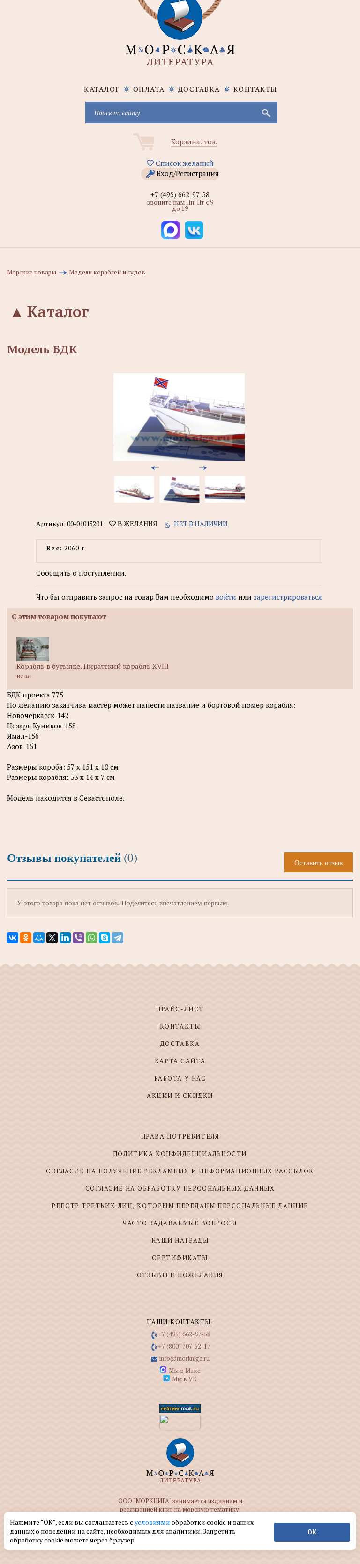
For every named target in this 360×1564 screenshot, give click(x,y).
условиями (153, 1522)
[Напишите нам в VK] (194, 230)
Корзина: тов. (194, 141)
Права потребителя (180, 1136)
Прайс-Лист (180, 1009)
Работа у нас (180, 1078)
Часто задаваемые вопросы (180, 1223)
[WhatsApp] (91, 937)
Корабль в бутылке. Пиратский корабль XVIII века (92, 670)
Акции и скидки (180, 1095)
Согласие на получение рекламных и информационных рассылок (180, 1171)
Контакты (255, 89)
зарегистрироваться (288, 596)
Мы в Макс (184, 1370)
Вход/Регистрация (188, 173)
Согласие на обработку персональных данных (180, 1188)
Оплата (149, 89)
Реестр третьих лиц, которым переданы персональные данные (180, 1205)
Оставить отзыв (318, 862)
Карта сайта (180, 1061)
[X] (52, 937)
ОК (312, 1532)
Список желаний (184, 163)
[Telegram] (117, 937)
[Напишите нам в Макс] (170, 230)
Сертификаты (180, 1257)
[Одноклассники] (25, 937)
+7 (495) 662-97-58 (180, 194)
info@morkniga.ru (184, 1358)
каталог (102, 89)
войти (226, 596)
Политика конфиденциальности (180, 1153)
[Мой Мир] (39, 937)
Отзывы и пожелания (180, 1275)
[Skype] (104, 937)
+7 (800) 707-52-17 (184, 1346)
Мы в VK (184, 1379)
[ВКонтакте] (12, 937)
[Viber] (78, 937)
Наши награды (180, 1240)
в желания (136, 523)
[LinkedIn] (65, 937)
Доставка (199, 89)
